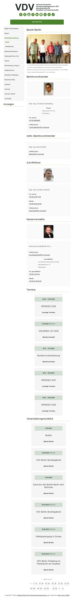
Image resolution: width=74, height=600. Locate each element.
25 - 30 (54, 583)
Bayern (7, 33)
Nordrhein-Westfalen (12, 75)
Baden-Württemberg (11, 28)
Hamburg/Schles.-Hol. (12, 56)
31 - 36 (60, 583)
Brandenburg (9, 46)
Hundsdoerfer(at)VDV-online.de (39, 255)
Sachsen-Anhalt (10, 94)
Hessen (7, 61)
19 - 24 (47, 583)
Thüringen (8, 98)
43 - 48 (32, 588)
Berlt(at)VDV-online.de (36, 154)
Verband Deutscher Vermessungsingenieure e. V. (33, 595)
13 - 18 (41, 583)
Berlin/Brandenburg (11, 38)
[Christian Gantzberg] (48, 89)
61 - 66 (55, 588)
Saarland (7, 84)
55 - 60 (46, 588)
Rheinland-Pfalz (10, 80)
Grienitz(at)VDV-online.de (37, 211)
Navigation (37, 22)
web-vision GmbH (63, 595)
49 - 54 (39, 588)
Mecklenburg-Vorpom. (12, 65)
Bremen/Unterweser (11, 51)
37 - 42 (67, 583)
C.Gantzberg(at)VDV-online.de (39, 127)
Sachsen (7, 89)
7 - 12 (35, 583)
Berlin (7, 42)
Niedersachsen (9, 70)
